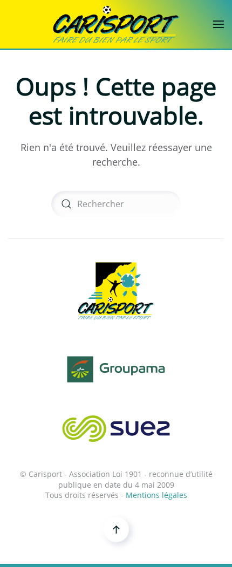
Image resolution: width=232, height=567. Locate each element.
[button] (218, 24)
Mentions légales (156, 495)
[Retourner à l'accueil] (116, 24)
